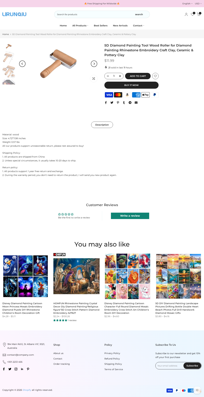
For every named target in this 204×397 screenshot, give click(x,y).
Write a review (130, 215)
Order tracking (61, 363)
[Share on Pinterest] (118, 102)
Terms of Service (113, 369)
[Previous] (22, 64)
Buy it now (131, 85)
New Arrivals (120, 25)
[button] (60, 320)
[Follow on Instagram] (16, 369)
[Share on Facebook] (105, 102)
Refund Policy (112, 358)
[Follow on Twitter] (9, 369)
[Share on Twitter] (111, 102)
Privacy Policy (112, 353)
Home (63, 25)
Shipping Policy (113, 363)
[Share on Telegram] (130, 102)
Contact (137, 25)
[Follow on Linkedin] (22, 369)
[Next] (94, 64)
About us (58, 353)
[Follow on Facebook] (3, 369)
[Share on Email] (136, 102)
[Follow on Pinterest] (28, 369)
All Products (79, 25)
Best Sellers (100, 25)
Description (102, 124)
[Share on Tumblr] (124, 102)
